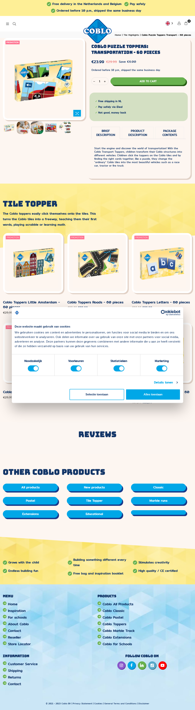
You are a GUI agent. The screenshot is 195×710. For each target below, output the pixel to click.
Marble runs (158, 500)
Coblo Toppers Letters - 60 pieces (161, 302)
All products (30, 487)
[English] (170, 23)
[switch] (76, 368)
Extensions (30, 514)
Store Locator (19, 644)
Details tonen (163, 382)
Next (76, 79)
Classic (158, 487)
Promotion (12, 42)
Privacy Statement (83, 703)
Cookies (98, 703)
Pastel (30, 500)
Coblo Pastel (113, 617)
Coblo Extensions (117, 637)
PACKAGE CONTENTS (169, 133)
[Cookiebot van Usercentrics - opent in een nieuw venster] (163, 313)
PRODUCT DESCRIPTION (137, 133)
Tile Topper (94, 500)
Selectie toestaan (97, 394)
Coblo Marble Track (119, 630)
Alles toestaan (153, 394)
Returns (14, 677)
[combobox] (170, 23)
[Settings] (179, 23)
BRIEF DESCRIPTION (105, 133)
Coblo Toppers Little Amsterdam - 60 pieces (31, 304)
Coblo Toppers (114, 624)
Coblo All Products (118, 604)
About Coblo (18, 624)
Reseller (14, 637)
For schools (17, 617)
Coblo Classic (114, 610)
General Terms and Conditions (120, 703)
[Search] (14, 24)
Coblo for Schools (117, 644)
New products (94, 487)
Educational (94, 514)
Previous (11, 79)
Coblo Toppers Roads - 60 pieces (95, 302)
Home (13, 604)
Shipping (15, 670)
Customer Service (23, 664)
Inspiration (17, 610)
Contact (14, 630)
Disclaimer (143, 703)
